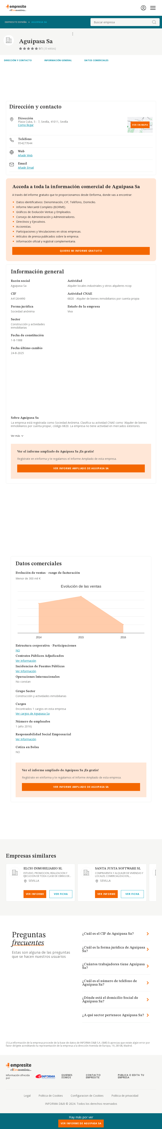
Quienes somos (67, 1076)
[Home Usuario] (143, 8)
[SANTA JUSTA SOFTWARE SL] (86, 872)
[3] (29, 48)
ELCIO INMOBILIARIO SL (43, 868)
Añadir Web (25, 155)
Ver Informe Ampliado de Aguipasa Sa (81, 468)
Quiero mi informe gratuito (81, 250)
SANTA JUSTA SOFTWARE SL (118, 868)
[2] (25, 48)
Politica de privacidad (124, 1095)
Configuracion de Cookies (87, 1095)
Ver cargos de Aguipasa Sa (33, 713)
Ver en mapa (140, 124)
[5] (37, 48)
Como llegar (26, 125)
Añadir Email (26, 167)
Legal (27, 1095)
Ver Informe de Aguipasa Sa (81, 1123)
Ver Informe (35, 894)
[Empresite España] (17, 8)
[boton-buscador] (154, 22)
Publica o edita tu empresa (131, 1076)
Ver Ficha (61, 894)
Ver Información (26, 661)
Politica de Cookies (51, 1095)
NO (18, 650)
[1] (21, 48)
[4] (33, 48)
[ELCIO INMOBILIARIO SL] (14, 872)
